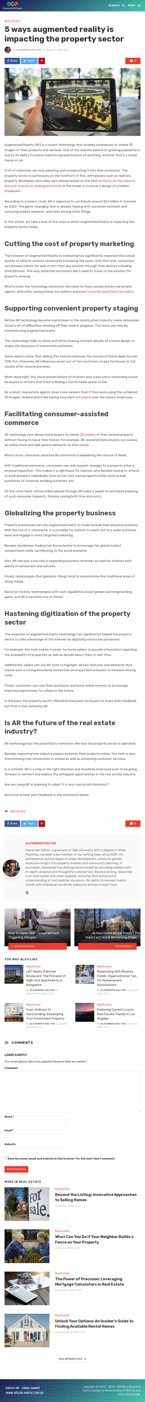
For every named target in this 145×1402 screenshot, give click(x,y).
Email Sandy (31, 1388)
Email (9, 1130)
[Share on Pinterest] (42, 61)
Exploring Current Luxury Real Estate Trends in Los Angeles (116, 1014)
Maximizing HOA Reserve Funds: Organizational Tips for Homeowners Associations (117, 978)
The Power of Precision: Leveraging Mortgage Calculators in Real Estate (89, 1282)
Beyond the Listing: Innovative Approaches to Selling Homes (96, 1197)
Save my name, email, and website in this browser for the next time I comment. (61, 1158)
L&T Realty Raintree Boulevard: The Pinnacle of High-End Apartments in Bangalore (46, 978)
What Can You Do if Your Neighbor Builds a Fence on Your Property (94, 1239)
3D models (88, 434)
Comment (11, 1068)
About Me (12, 1388)
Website (10, 1144)
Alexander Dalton (28, 49)
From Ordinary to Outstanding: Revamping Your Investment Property (45, 1014)
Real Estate (12, 21)
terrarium (83, 397)
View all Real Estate (70, 1358)
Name (9, 1116)
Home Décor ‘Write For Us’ (25, 1393)
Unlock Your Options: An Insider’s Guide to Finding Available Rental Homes (94, 1324)
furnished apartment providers (109, 291)
